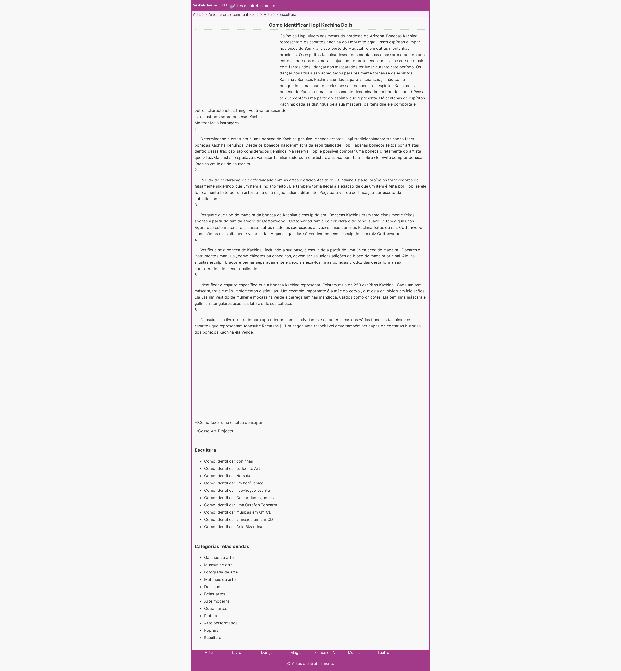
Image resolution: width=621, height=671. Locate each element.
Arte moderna (217, 601)
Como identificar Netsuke (228, 475)
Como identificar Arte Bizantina (233, 526)
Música (354, 652)
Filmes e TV (325, 652)
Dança (267, 652)
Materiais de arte (220, 579)
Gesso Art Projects (216, 430)
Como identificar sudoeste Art (232, 468)
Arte (268, 14)
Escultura (287, 14)
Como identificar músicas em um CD (238, 512)
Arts (197, 14)
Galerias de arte (219, 557)
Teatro (383, 652)
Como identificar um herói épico (234, 483)
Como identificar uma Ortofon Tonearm (241, 504)
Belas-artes (214, 593)
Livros (237, 652)
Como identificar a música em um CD (239, 519)
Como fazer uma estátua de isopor (231, 422)
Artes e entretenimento (254, 5)
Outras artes (215, 608)
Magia (296, 652)
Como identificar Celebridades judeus (239, 497)
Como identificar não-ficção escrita (237, 490)
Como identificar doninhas (229, 461)
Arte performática (220, 623)
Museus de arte (218, 564)
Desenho (212, 586)
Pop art (211, 630)
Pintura (210, 615)
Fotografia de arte (221, 572)
